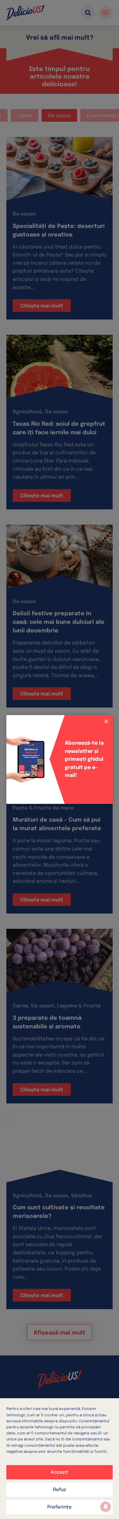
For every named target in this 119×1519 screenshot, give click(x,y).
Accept (59, 1472)
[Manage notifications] (106, 1507)
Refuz (59, 1489)
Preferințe (59, 1507)
